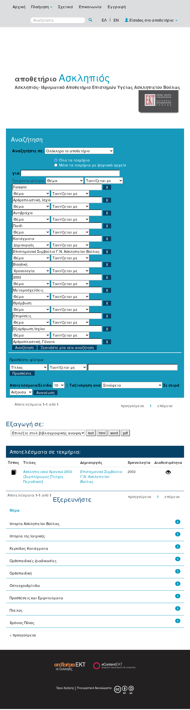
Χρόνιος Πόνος (22, 622)
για (16, 173)
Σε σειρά (171, 385)
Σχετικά (65, 6)
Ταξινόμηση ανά (85, 385)
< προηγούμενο (23, 634)
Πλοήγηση (40, 6)
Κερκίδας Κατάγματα (29, 548)
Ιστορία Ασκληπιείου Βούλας (35, 523)
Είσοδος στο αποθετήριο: (151, 20)
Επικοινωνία (90, 6)
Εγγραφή (117, 6)
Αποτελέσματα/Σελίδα (31, 385)
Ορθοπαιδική (21, 573)
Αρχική (19, 6)
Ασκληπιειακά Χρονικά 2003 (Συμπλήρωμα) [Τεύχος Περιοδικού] (47, 476)
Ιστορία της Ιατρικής (27, 535)
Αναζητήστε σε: (28, 151)
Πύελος (16, 610)
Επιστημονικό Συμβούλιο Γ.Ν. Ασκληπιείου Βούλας (101, 476)
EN (116, 20)
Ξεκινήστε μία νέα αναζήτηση (67, 347)
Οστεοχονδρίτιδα (25, 585)
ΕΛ (104, 20)
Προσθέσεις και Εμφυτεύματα (36, 597)
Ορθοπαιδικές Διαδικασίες (33, 560)
